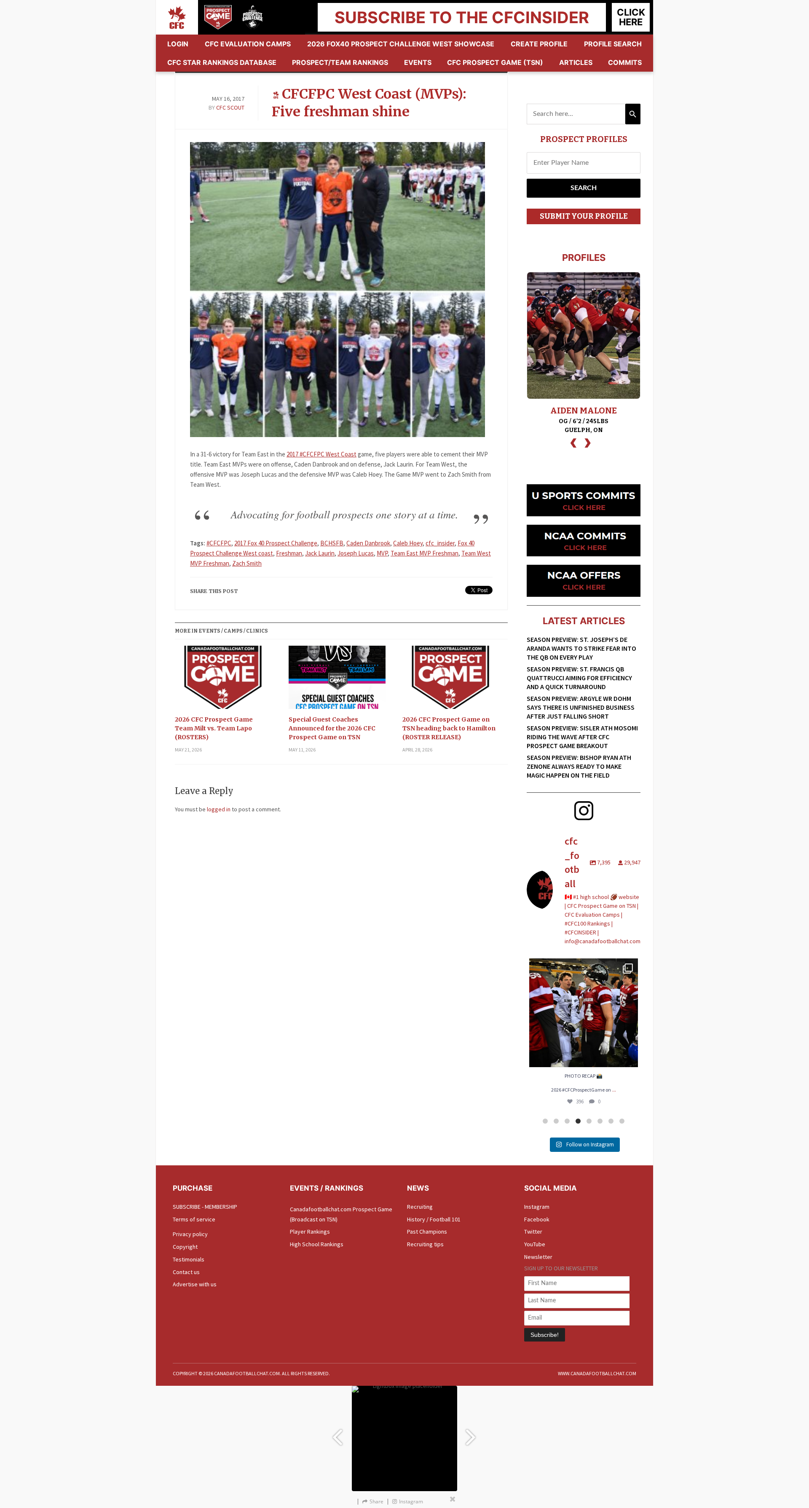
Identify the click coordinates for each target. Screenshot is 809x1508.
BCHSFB (331, 543)
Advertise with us (195, 1284)
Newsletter (538, 1257)
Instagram (536, 1206)
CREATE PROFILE (539, 44)
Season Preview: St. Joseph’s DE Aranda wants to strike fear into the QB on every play (581, 648)
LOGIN (177, 44)
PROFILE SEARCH (613, 44)
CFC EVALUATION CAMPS (248, 44)
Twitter (533, 1231)
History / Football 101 (434, 1219)
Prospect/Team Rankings (340, 62)
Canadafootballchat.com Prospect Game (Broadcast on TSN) (341, 1214)
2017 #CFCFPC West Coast (321, 454)
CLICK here (631, 17)
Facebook (536, 1219)
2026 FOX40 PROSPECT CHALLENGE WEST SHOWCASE (400, 44)
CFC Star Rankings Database (221, 62)
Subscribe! (544, 1334)
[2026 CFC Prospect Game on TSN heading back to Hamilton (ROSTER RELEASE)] (450, 680)
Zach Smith (247, 563)
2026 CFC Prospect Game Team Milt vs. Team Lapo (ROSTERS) (214, 728)
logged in (218, 809)
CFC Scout (230, 107)
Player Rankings (310, 1231)
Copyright (185, 1246)
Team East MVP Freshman (424, 553)
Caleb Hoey (408, 543)
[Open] (583, 1012)
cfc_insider (440, 543)
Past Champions (427, 1231)
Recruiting (420, 1206)
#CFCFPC (218, 543)
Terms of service (194, 1219)
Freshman (289, 553)
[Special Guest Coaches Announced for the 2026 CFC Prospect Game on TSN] (337, 680)
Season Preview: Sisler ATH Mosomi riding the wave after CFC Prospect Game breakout (582, 737)
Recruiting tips (425, 1244)
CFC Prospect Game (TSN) (495, 62)
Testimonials (188, 1259)
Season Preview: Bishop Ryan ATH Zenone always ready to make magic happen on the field (579, 766)
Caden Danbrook (368, 543)
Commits (625, 62)
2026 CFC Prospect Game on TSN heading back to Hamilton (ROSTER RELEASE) (449, 728)
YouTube (534, 1244)
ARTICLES (575, 62)
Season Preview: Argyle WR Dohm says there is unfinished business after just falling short (581, 707)
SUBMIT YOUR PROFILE (584, 216)
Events (417, 62)
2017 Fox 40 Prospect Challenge (275, 543)
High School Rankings (316, 1244)
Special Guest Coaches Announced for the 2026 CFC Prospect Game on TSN (332, 728)
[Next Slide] (472, 1433)
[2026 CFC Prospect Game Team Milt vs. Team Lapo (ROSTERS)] (223, 680)
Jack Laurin (320, 553)
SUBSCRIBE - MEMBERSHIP (205, 1206)
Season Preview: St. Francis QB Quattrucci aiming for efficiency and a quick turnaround (579, 678)
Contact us (186, 1272)
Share (376, 1501)
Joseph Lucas (356, 553)
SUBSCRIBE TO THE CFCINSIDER (462, 17)
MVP (382, 553)
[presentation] (573, 442)
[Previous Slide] (337, 1433)
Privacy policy (190, 1234)
